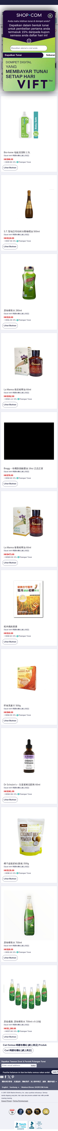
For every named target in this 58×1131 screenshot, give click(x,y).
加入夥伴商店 (36, 1082)
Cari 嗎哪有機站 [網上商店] (18, 1050)
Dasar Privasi (6, 1101)
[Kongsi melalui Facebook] (5, 1077)
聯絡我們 (25, 1082)
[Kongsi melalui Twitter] (9, 1077)
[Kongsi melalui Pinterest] (12, 1077)
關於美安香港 (7, 1082)
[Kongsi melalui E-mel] (1, 1078)
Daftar (33, 1065)
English (5, 1087)
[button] (15, 1087)
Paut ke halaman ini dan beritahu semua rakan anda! (26, 1072)
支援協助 (17, 1082)
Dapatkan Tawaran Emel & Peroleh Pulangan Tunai (23, 1061)
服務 (44, 1082)
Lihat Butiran (9, 168)
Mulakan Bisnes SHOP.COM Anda (34, 1087)
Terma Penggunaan (20, 1101)
